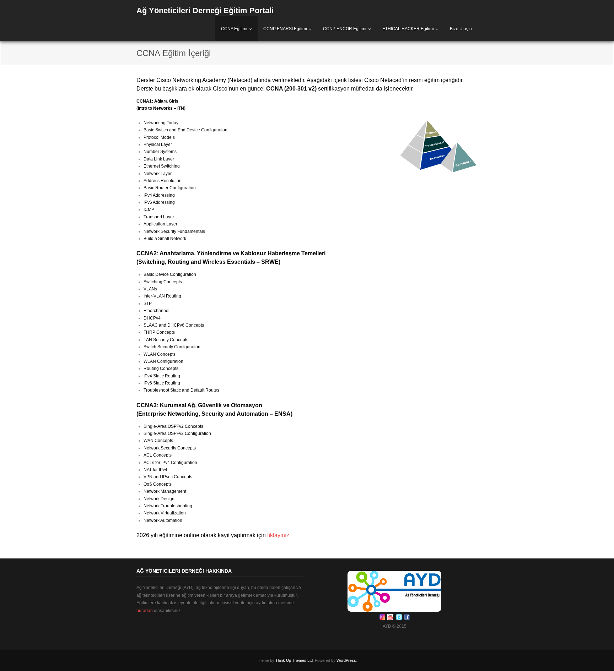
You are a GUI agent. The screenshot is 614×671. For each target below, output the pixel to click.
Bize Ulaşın (461, 28)
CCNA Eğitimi (234, 28)
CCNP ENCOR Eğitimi (344, 28)
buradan (144, 610)
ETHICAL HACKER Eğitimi (408, 28)
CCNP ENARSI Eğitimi (285, 28)
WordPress (346, 660)
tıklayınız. (279, 535)
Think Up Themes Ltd (294, 660)
